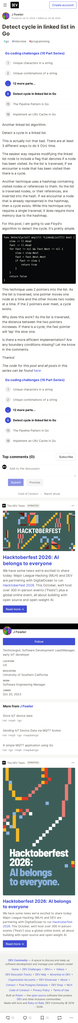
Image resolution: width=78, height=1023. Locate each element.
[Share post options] (71, 1017)
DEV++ (49, 969)
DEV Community (18, 960)
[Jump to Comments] (27, 1018)
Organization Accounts (21, 979)
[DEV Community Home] (14, 5)
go (6, 41)
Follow (39, 641)
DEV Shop (57, 984)
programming (39, 41)
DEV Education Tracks (18, 974)
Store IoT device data (17, 718)
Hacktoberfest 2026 (18, 585)
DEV (19, 999)
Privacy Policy (41, 990)
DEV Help (40, 974)
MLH (69, 984)
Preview (34, 482)
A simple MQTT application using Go (27, 747)
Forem (19, 995)
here (37, 370)
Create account (63, 5)
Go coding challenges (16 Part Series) (35, 53)
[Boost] (59, 1018)
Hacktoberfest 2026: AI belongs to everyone (31, 560)
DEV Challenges (31, 969)
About (63, 979)
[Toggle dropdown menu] (73, 506)
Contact (10, 984)
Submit (16, 482)
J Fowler (18, 14)
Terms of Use (61, 990)
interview (19, 41)
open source (38, 995)
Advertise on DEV (60, 974)
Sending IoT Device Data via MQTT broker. (31, 733)
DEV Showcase (48, 979)
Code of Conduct (28, 493)
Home (15, 969)
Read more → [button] (15, 609)
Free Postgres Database (33, 984)
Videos (60, 969)
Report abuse (52, 493)
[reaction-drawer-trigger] (10, 1018)
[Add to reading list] (44, 1018)
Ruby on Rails (36, 1002)
